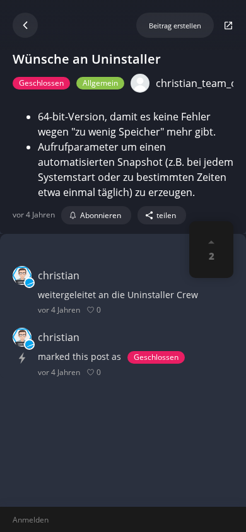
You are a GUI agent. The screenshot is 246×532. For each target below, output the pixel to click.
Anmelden (31, 519)
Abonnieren (100, 215)
